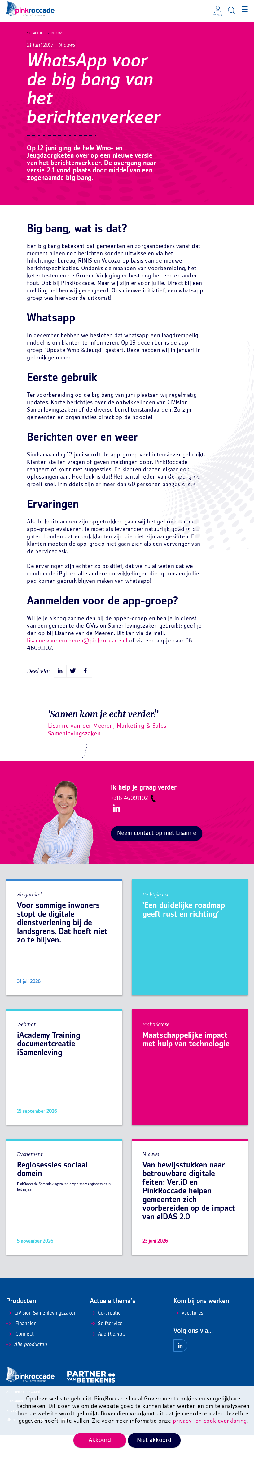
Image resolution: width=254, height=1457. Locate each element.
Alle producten (30, 1344)
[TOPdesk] (217, 7)
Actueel (39, 33)
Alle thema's (111, 1334)
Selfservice (110, 1323)
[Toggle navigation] (245, 9)
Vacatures (192, 1313)
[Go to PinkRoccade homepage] (30, 8)
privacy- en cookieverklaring (210, 1421)
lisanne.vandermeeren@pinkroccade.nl (77, 641)
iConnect (24, 1334)
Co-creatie (109, 1313)
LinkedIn (116, 808)
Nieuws (57, 33)
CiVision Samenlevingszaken (45, 1313)
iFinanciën (25, 1323)
